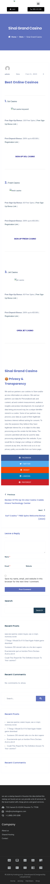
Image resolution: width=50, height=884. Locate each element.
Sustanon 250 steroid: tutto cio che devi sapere (23, 647)
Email (7, 566)
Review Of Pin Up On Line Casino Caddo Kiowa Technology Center (24, 502)
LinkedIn (26, 476)
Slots (21, 37)
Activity (20, 881)
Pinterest (26, 482)
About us (5, 831)
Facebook (26, 458)
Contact (5, 838)
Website (29, 566)
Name (7, 557)
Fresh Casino (14, 183)
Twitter (26, 464)
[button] (38, 4)
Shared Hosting (8, 834)
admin (7, 74)
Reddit (26, 470)
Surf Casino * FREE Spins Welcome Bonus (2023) (25, 517)
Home (13, 37)
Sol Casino (12, 101)
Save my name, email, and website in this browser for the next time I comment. (23, 580)
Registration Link (11, 142)
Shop (38, 881)
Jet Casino (13, 272)
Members (29, 881)
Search (9, 600)
